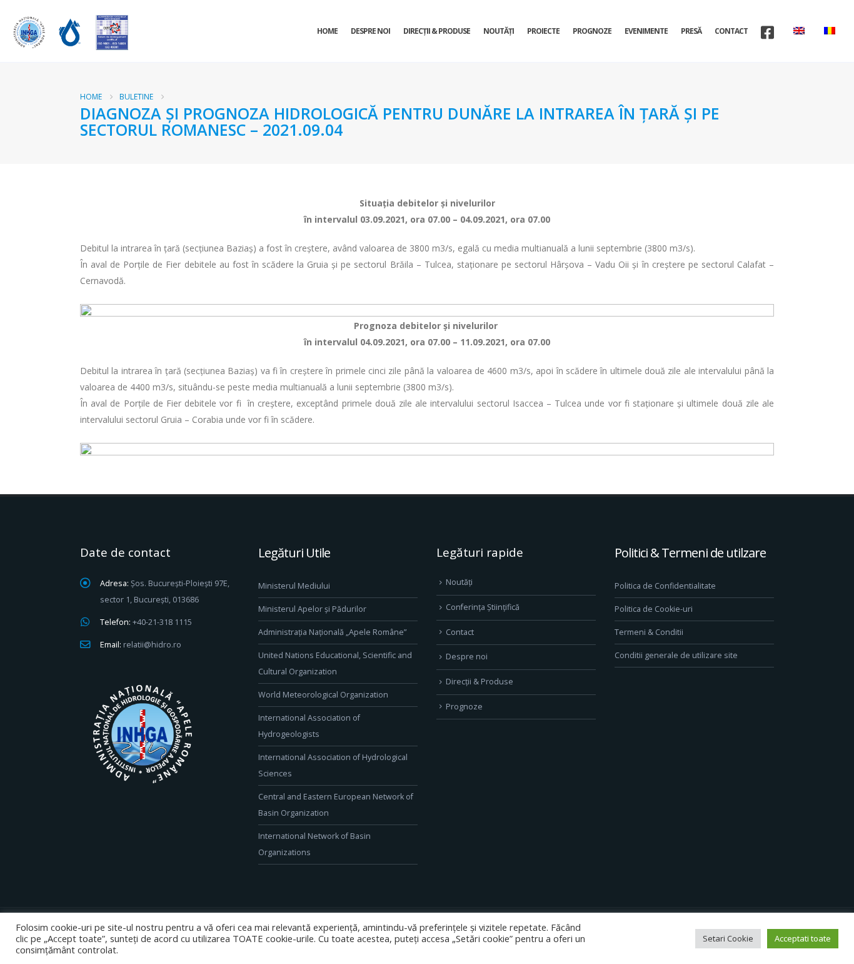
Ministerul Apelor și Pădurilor (312, 609)
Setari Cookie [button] (728, 938)
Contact (731, 31)
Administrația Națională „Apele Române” (332, 632)
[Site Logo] (68, 32)
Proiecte (543, 31)
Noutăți (498, 31)
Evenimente (646, 31)
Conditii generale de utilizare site (676, 655)
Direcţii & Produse (436, 31)
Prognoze (592, 31)
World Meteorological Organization (323, 694)
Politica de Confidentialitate (665, 586)
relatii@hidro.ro (152, 644)
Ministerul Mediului (294, 586)
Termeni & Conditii (649, 632)
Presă (691, 31)
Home (327, 31)
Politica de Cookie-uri (654, 609)
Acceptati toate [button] (803, 938)
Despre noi (370, 31)
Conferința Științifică (483, 607)
